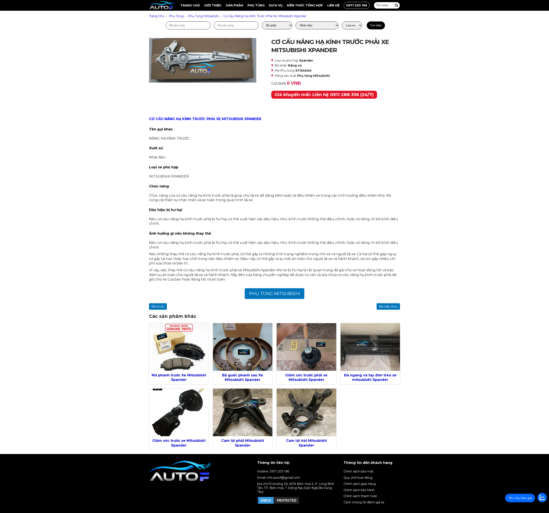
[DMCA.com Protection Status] (278, 503)
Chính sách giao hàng (360, 484)
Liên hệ (333, 5)
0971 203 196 (356, 5)
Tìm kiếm (376, 25)
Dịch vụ (276, 5)
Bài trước (158, 306)
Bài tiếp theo (388, 306)
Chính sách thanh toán (360, 496)
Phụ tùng (256, 5)
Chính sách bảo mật (358, 471)
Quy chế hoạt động (358, 478)
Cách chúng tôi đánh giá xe (364, 502)
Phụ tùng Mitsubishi (274, 293)
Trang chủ (190, 5)
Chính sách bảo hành (359, 490)
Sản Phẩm (234, 5)
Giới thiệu (213, 5)
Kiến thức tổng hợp (305, 5)
